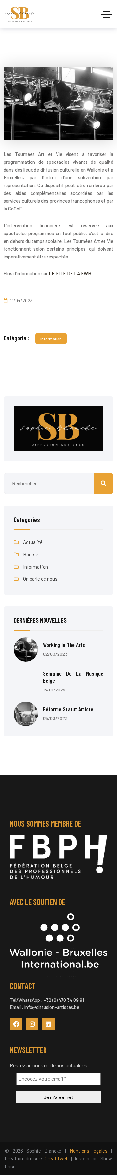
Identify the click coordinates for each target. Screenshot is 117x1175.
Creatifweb (57, 1158)
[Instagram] (32, 1024)
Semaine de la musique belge (73, 677)
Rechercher (103, 483)
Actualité (33, 542)
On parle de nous (40, 579)
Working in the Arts (64, 644)
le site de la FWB (70, 273)
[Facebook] (16, 1024)
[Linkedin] (48, 1024)
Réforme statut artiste (68, 709)
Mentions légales (89, 1151)
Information (51, 338)
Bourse (30, 554)
